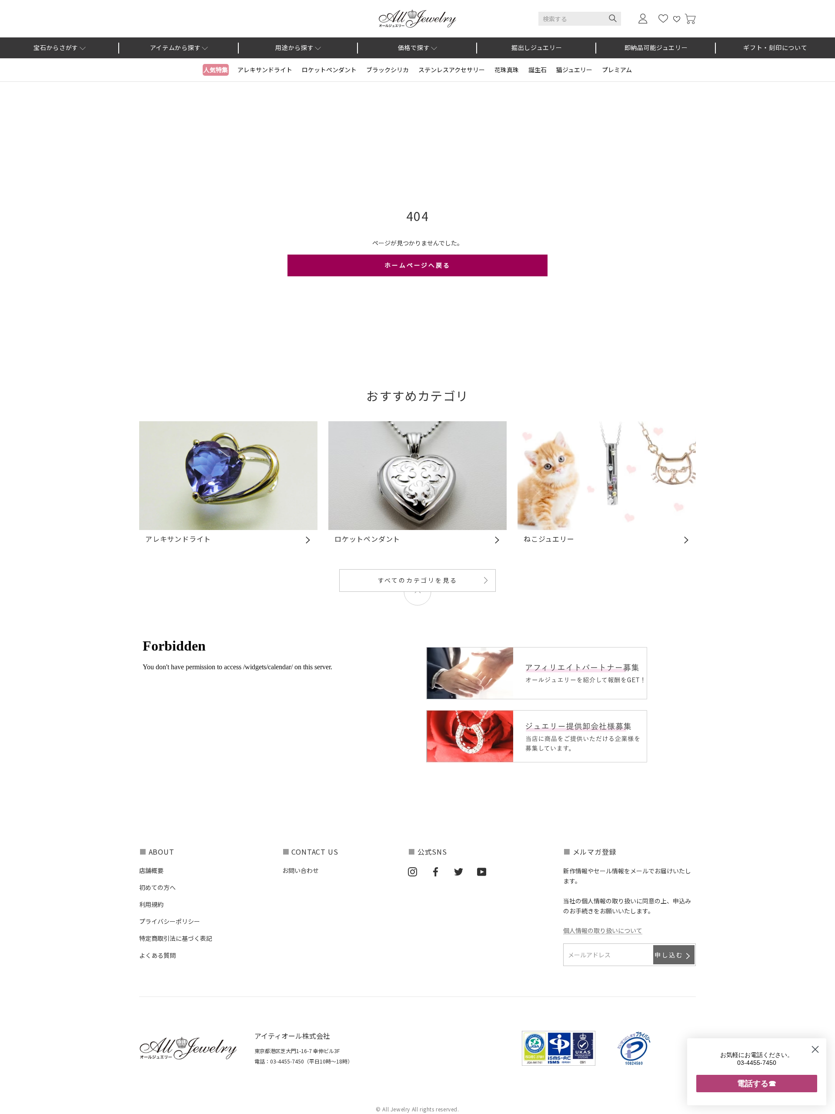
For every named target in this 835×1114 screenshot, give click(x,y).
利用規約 (151, 904)
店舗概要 (151, 870)
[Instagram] (412, 871)
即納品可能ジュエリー (656, 47)
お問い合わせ (300, 870)
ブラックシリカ (387, 69)
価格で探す (414, 47)
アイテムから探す (175, 47)
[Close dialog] (815, 1049)
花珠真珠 (506, 69)
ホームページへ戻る (417, 265)
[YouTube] (481, 871)
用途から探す (294, 47)
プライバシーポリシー (169, 921)
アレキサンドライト (264, 69)
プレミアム (617, 69)
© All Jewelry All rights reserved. (417, 1109)
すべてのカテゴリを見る (418, 580)
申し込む (669, 954)
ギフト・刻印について (775, 47)
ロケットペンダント (329, 69)
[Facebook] (435, 871)
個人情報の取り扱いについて (602, 930)
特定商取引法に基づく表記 (175, 938)
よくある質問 (157, 955)
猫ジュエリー (574, 69)
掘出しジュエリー (536, 47)
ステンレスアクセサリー (451, 69)
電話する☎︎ (756, 1083)
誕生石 (537, 69)
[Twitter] (458, 871)
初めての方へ (157, 887)
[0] (690, 18)
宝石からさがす (55, 47)
